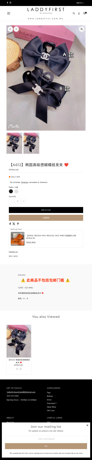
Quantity (12, 196)
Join (46, 446)
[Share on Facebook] (10, 224)
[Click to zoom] (81, 29)
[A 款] (17, 369)
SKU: (11, 256)
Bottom (50, 396)
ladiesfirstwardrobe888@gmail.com (21, 392)
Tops (49, 393)
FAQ (48, 422)
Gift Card (50, 410)
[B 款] (20, 369)
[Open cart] (84, 13)
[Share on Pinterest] (18, 224)
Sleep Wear (51, 407)
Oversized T (52, 403)
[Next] (16, 29)
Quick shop (30, 242)
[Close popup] (87, 425)
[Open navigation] (8, 13)
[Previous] (10, 29)
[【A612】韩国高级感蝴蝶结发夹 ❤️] (19, 341)
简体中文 (80, 3)
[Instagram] (10, 3)
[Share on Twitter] (14, 224)
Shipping (24, 182)
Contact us (13, 252)
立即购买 (46, 218)
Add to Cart (46, 210)
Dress (49, 400)
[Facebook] (7, 3)
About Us (10, 422)
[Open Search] (74, 13)
